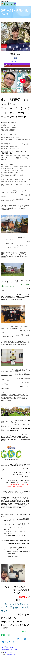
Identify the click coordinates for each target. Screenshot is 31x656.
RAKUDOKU (8, 652)
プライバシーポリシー (8, 647)
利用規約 (4, 646)
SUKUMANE (11, 654)
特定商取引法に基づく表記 (9, 649)
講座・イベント (15, 61)
